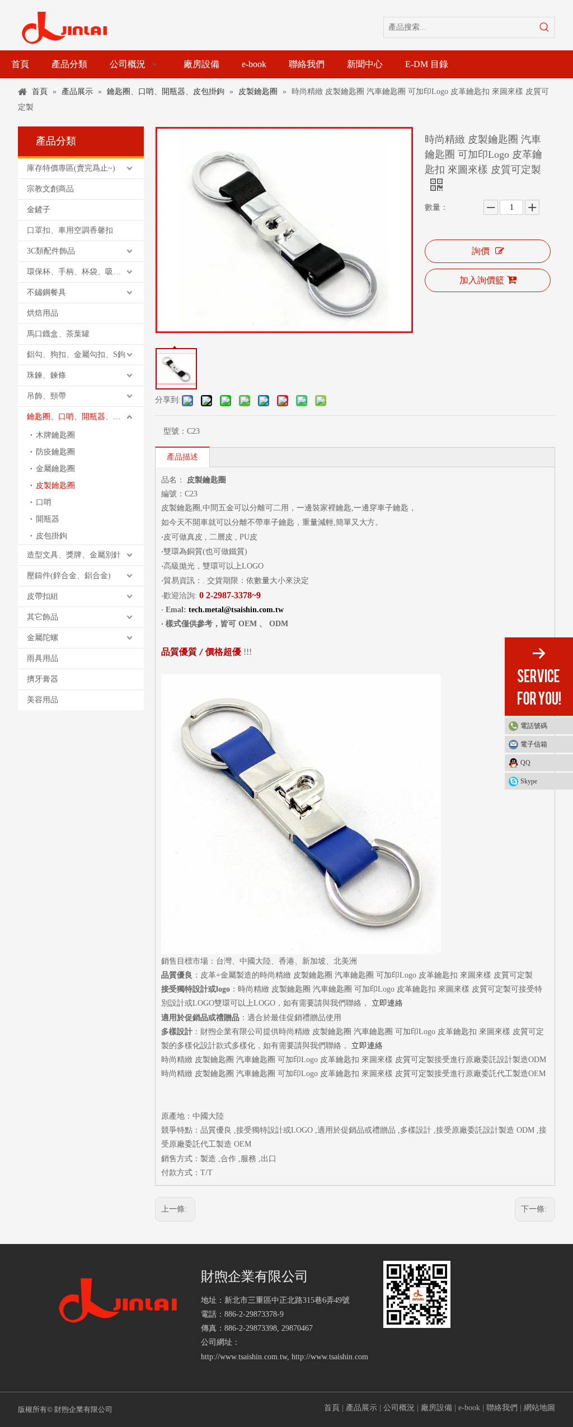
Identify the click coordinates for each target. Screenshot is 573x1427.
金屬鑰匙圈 (55, 468)
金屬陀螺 (42, 637)
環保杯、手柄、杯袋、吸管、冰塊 (85, 271)
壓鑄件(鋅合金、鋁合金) (69, 575)
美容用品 (42, 700)
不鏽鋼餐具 (46, 292)
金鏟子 (38, 209)
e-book (469, 1407)
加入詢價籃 (481, 280)
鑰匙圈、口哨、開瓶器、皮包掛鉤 (85, 416)
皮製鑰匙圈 (55, 485)
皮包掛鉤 (51, 536)
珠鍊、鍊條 (46, 375)
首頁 (332, 1407)
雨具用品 (42, 658)
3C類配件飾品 (51, 251)
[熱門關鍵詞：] (544, 27)
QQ (525, 763)
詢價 (481, 251)
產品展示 (361, 1407)
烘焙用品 (42, 313)
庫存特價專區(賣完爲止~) (71, 168)
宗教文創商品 (50, 189)
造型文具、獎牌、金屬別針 (74, 555)
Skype (528, 781)
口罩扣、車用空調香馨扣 (70, 230)
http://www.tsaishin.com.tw (244, 1357)
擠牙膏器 (42, 679)
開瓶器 (47, 519)
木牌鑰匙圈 (55, 435)
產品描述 (182, 457)
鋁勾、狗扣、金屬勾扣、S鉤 (76, 354)
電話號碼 (533, 726)
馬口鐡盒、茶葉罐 (58, 334)
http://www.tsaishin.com (330, 1357)
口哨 (43, 502)
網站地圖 (539, 1407)
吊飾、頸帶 (46, 396)
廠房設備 (436, 1407)
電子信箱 (533, 744)
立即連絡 (387, 1003)
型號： (175, 431)
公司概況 (399, 1407)
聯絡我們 (502, 1407)
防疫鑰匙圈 (55, 452)
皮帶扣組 (42, 596)
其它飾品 (42, 617)
